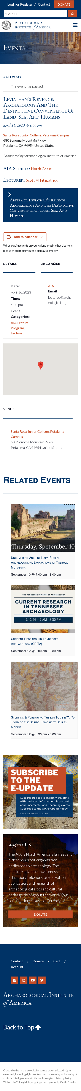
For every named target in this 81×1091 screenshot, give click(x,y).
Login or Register (20, 4)
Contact (44, 4)
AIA (51, 286)
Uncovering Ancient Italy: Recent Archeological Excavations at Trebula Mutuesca (39, 562)
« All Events (12, 77)
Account (17, 967)
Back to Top (19, 1027)
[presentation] (43, 528)
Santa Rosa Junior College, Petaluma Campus (36, 135)
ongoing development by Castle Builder (53, 1082)
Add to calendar (25, 237)
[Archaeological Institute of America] (8, 21)
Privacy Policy (63, 1078)
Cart (56, 961)
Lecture (16, 333)
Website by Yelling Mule (16, 1082)
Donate (64, 4)
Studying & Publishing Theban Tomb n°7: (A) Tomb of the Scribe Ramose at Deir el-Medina (43, 722)
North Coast (41, 169)
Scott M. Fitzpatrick (42, 180)
